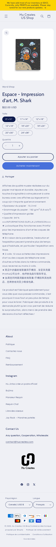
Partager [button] (9, 177)
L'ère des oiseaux (14, 411)
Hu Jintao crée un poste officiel (21, 384)
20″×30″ (9, 133)
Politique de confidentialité (18, 534)
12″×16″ (40, 119)
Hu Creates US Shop (21, 526)
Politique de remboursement (38, 530)
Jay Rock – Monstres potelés (20, 418)
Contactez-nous (14, 351)
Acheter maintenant (28, 166)
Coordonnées (29, 539)
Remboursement (14, 365)
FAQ (8, 358)
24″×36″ (25, 133)
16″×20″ (25, 126)
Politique (10, 344)
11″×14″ (24, 119)
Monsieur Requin (14, 397)
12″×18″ (9, 126)
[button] (6, 16)
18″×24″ (41, 126)
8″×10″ (8, 119)
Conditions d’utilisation (42, 534)
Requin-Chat (12, 404)
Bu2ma (9, 391)
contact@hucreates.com (19, 442)
